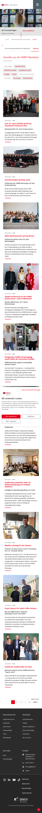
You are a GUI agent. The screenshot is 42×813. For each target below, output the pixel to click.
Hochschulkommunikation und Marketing (17, 48)
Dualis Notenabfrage (28, 730)
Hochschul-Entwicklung (26, 74)
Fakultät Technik (20, 66)
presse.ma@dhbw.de (28, 30)
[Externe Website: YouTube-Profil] (14, 780)
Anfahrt (27, 771)
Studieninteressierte (8, 719)
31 (29, 702)
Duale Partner (7, 726)
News (4, 755)
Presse (5, 734)
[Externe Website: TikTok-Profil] (19, 780)
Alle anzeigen (8, 66)
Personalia (7, 78)
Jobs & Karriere (27, 737)
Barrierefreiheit (26, 788)
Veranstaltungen (7, 759)
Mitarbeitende (7, 737)
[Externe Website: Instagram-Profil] (4, 780)
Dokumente (26, 734)
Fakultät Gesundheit (10, 70)
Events (14, 74)
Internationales (27, 78)
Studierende (6, 723)
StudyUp (25, 723)
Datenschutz (26, 784)
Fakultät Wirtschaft (25, 70)
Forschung (17, 78)
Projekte (6, 74)
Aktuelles (36, 48)
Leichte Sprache (27, 793)
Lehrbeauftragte (7, 730)
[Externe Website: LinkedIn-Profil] (9, 780)
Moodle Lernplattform (29, 726)
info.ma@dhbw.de (30, 767)
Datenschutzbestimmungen (31, 390)
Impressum (25, 779)
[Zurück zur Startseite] (21, 800)
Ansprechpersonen (28, 719)
